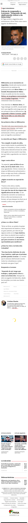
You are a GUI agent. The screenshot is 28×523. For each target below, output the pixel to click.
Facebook (14, 58)
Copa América (7, 293)
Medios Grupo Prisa (14, 515)
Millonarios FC (7, 286)
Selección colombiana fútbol (10, 291)
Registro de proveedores (10, 501)
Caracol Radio (7, 4)
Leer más (14, 307)
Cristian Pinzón (6, 53)
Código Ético (14, 507)
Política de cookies (22, 503)
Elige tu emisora (22, 4)
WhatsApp (25, 58)
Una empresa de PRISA (14, 511)
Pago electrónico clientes (9, 499)
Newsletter (22, 498)
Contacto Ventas (14, 498)
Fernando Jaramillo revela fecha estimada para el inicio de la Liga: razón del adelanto (21, 446)
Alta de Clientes (20, 499)
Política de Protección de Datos (9, 503)
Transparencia (20, 505)
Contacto (6, 498)
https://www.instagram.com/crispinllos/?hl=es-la (13, 53)
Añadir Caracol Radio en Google (13, 64)
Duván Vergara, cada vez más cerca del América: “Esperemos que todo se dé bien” (7, 446)
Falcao (15, 286)
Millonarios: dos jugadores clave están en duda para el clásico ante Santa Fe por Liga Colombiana (11, 482)
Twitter (18, 58)
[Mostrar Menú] (1, 3)
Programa (13, 4)
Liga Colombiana (8, 8)
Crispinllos (12, 53)
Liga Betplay (6, 289)
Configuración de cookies (10, 505)
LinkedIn (21, 58)
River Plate (16, 293)
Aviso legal (20, 501)
